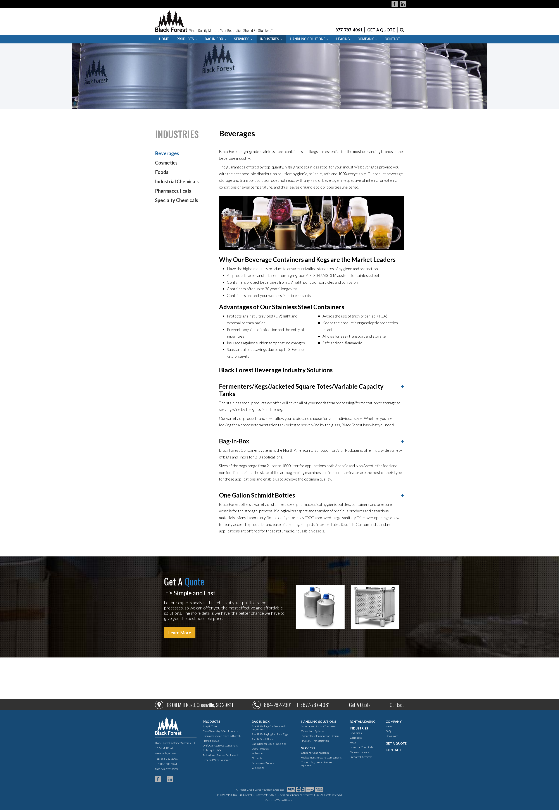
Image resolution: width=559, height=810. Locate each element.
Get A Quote (360, 705)
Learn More (179, 632)
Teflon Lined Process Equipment (220, 755)
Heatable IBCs (211, 740)
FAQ (388, 731)
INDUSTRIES (270, 39)
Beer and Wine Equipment (217, 760)
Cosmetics (166, 163)
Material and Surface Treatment (318, 726)
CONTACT (392, 39)
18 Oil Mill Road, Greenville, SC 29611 (200, 705)
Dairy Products (260, 748)
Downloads (392, 736)
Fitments (257, 758)
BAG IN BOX (214, 39)
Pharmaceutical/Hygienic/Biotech (222, 736)
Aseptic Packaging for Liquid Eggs (270, 734)
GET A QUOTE (381, 29)
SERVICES (242, 39)
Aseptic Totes (210, 726)
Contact (397, 705)
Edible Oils (258, 753)
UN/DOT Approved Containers (220, 745)
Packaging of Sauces (263, 763)
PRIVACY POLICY (227, 794)
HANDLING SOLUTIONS (308, 39)
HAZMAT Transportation (315, 740)
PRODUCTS (186, 39)
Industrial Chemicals (177, 181)
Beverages (167, 153)
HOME (164, 39)
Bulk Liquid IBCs (212, 750)
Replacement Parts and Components (321, 757)
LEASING (343, 39)
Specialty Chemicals (176, 200)
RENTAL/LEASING (363, 721)
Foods (161, 172)
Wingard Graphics (284, 800)
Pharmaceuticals (173, 191)
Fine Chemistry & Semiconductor (221, 731)
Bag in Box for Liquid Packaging (269, 743)
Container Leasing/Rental (315, 752)
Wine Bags (258, 767)
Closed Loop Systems (312, 731)
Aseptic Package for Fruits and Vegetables (268, 728)
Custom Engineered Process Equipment (316, 764)
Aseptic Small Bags (262, 739)
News (389, 726)
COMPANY (366, 39)
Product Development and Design (320, 736)
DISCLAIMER (246, 794)
